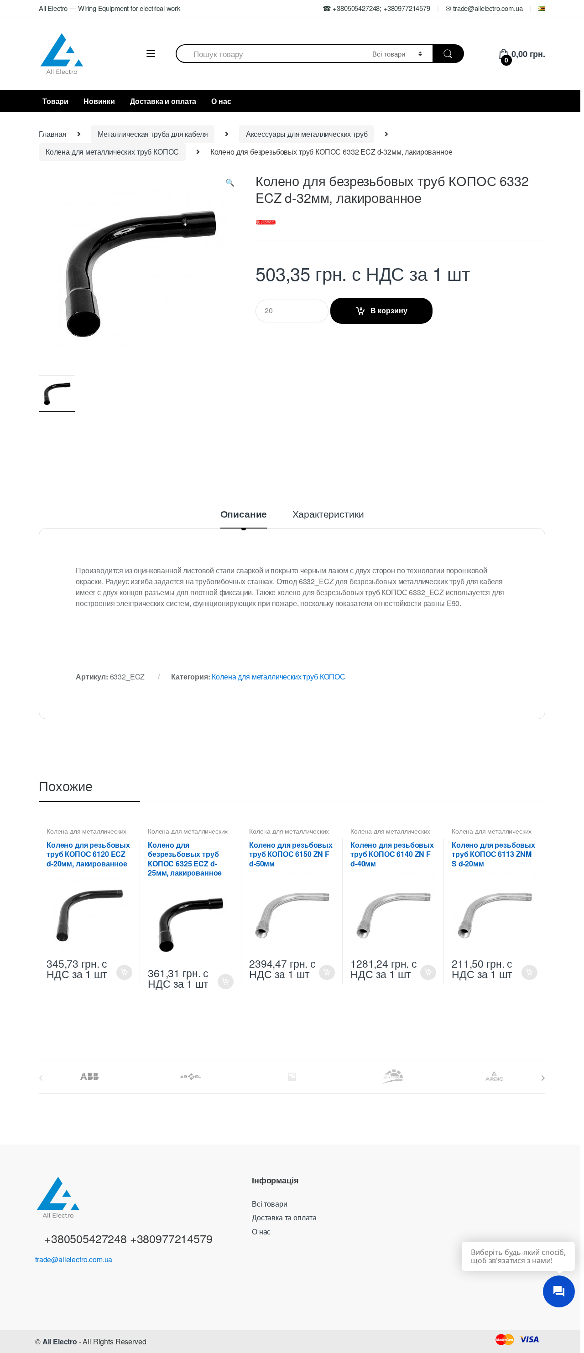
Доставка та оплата (284, 1217)
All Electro (59, 1341)
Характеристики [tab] (328, 514)
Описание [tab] (243, 514)
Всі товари (269, 1203)
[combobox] (269, 53)
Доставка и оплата (163, 101)
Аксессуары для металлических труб (307, 134)
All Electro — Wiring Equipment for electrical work (109, 8)
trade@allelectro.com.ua (73, 1259)
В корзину (388, 310)
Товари (55, 101)
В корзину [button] (124, 972)
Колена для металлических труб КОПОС (112, 151)
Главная (53, 134)
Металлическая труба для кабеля (153, 134)
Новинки (99, 101)
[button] (230, 184)
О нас (221, 101)
